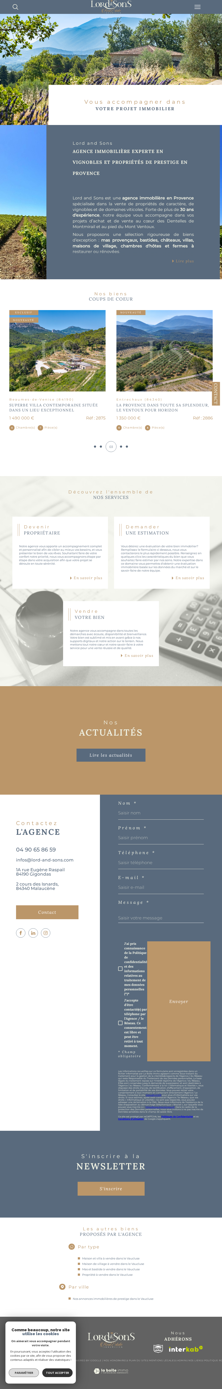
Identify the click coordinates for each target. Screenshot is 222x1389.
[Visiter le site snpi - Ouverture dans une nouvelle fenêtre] (158, 1349)
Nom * (127, 803)
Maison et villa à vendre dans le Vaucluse (111, 1258)
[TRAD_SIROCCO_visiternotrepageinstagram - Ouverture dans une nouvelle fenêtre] (45, 933)
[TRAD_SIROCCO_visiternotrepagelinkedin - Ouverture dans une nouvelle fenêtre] (33, 933)
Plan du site (138, 1360)
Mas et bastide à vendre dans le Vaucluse (111, 1269)
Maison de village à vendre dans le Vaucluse (113, 1264)
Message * (134, 902)
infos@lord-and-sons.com (44, 860)
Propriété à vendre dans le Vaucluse (107, 1274)
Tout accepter (57, 1373)
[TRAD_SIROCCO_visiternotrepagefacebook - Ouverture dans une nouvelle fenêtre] (20, 933)
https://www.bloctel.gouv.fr (160, 1107)
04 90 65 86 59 (36, 849)
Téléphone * (137, 852)
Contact (216, 393)
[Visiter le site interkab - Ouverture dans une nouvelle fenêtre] (186, 1349)
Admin (181, 1360)
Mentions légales (162, 1360)
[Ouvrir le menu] (197, 7)
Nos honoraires (115, 1360)
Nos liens (195, 1360)
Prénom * (132, 828)
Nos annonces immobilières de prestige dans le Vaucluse (113, 1298)
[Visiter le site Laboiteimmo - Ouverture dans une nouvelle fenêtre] (111, 1376)
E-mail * (131, 877)
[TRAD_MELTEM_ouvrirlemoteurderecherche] (15, 7)
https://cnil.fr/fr (153, 1095)
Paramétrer (24, 1373)
